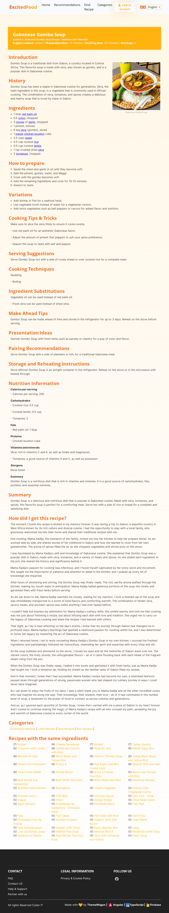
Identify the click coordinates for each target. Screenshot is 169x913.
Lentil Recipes (46, 728)
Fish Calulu (62, 815)
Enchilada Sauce (104, 803)
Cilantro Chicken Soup (108, 756)
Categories (105, 5)
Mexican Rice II (103, 831)
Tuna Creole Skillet (29, 772)
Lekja (136, 827)
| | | (124, 905)
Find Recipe (89, 7)
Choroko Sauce (104, 795)
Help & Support (17, 889)
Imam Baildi (140, 819)
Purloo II (61, 764)
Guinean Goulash (66, 819)
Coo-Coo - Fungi (143, 795)
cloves (20, 122)
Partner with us (17, 894)
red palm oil (29, 114)
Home (46, 5)
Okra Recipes (66, 728)
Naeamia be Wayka (30, 835)
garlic (31, 122)
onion (21, 118)
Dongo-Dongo (103, 799)
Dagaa (22, 799)
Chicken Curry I (27, 795)
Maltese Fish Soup (67, 831)
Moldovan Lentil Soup (146, 831)
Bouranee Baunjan (144, 780)
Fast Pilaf (138, 803)
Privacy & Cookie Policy (76, 878)
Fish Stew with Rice (106, 815)
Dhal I (59, 799)
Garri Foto (139, 815)
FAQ (10, 878)
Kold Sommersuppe (30, 827)
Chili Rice (62, 795)
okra (23, 130)
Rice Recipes (84, 728)
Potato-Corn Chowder (32, 764)
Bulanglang (63, 788)
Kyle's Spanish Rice (106, 827)
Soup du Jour (102, 748)
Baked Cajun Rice (143, 748)
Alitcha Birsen (64, 772)
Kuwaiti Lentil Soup (68, 827)
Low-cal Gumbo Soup (31, 831)
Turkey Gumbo (141, 744)
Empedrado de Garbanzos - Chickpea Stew (65, 807)
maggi (19, 134)
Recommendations (67, 5)
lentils (37, 145)
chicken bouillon (34, 134)
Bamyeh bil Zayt (28, 756)
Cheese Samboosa (67, 744)
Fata (20, 815)
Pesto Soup (140, 835)
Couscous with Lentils (31, 748)
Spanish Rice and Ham (146, 764)
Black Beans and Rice (107, 780)
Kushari (21, 744)
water (28, 137)
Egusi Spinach (26, 803)
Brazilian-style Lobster (32, 788)
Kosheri (98, 744)
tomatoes (22, 153)
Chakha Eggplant (105, 788)
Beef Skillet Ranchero (69, 780)
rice (36, 141)
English (153, 7)
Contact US (15, 883)
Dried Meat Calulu (144, 799)
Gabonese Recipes (23, 728)
